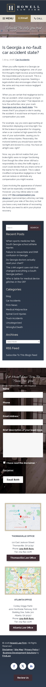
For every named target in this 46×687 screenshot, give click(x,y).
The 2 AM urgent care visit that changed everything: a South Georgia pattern (22, 270)
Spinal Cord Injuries (16, 314)
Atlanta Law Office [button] (23, 627)
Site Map (18, 649)
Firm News (11, 305)
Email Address (11, 416)
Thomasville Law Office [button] (23, 557)
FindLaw (6, 656)
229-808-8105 (26, 548)
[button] (7, 18)
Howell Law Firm (18, 643)
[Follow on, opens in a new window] (23, 666)
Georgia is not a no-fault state (17, 107)
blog (8, 296)
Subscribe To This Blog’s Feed (21, 355)
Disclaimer (8, 470)
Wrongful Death (14, 327)
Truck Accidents (14, 318)
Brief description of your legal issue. (23, 430)
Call (39, 18)
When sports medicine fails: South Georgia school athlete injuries (21, 244)
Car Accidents (22, 59)
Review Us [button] (23, 677)
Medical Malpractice (16, 309)
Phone (6, 402)
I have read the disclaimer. (22, 463)
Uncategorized (14, 322)
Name (6, 389)
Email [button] (24, 18)
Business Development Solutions (19, 653)
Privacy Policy (31, 649)
